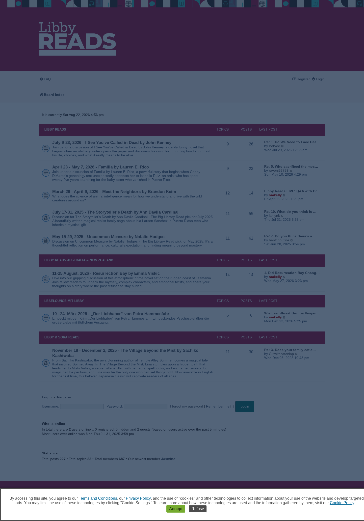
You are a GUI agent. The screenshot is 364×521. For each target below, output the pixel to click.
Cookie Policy (342, 503)
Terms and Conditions (98, 498)
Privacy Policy (138, 498)
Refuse (197, 509)
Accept (175, 509)
